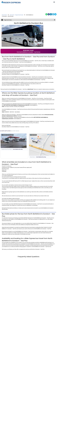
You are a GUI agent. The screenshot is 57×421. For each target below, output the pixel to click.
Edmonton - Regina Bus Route (16, 15)
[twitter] (55, 14)
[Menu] (54, 2)
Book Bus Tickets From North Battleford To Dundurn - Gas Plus (15, 74)
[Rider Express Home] (11, 2)
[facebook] (49, 14)
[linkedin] (51, 14)
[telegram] (53, 14)
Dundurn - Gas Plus (34, 60)
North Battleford (25, 60)
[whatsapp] (46, 14)
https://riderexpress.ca (19, 232)
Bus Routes (4, 15)
